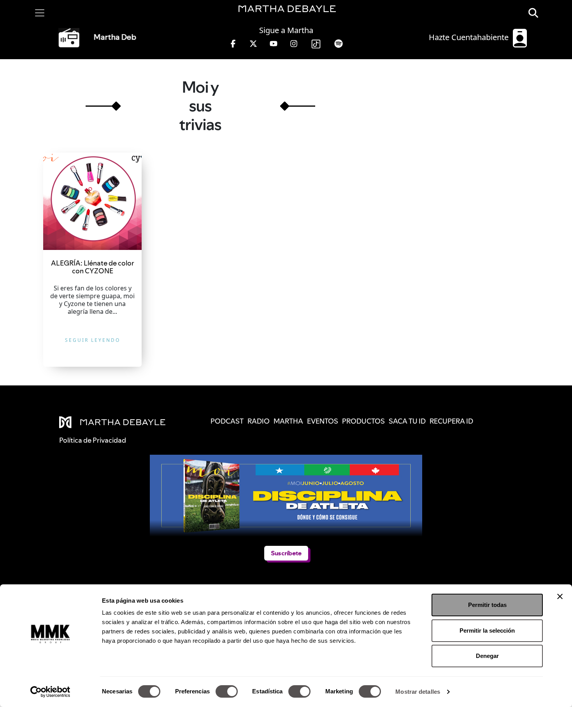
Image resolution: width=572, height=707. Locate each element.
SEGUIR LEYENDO (92, 340)
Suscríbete (286, 553)
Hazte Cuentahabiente (470, 37)
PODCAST (227, 421)
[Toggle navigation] (40, 13)
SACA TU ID (407, 421)
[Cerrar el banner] (560, 596)
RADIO (258, 421)
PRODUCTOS (363, 421)
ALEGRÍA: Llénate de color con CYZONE (92, 267)
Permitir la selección (487, 630)
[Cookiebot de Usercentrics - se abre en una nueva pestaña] (50, 692)
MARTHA (288, 421)
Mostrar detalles (417, 691)
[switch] (227, 691)
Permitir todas (487, 604)
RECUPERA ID (451, 421)
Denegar (487, 655)
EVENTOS (322, 421)
